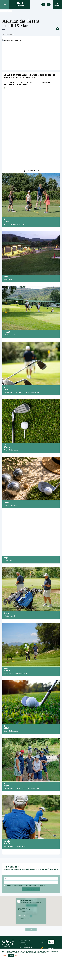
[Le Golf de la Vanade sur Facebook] (43, 4)
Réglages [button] (4, 955)
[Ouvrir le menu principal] (4, 4)
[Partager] (57, 28)
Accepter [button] (11, 955)
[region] (31, 513)
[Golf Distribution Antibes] (51, 941)
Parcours (11, 34)
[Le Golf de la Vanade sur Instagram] (49, 4)
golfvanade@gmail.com (25, 944)
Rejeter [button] (16, 955)
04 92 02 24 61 (22, 915)
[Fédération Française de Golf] (42, 941)
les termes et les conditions (19, 885)
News (7, 34)
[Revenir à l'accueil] (19, 4)
